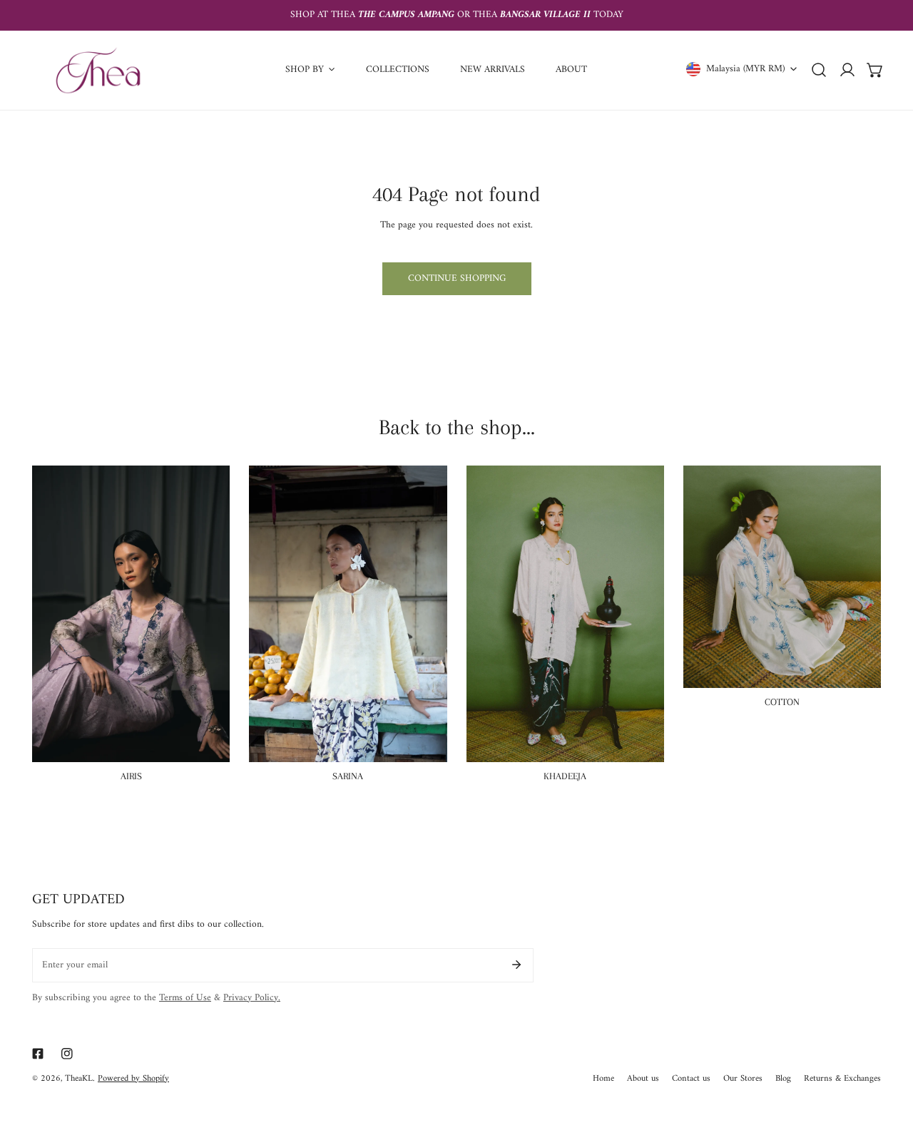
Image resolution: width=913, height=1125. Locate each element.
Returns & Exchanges (842, 1079)
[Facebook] (37, 1053)
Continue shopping (457, 278)
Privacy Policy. (251, 998)
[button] (875, 70)
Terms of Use (185, 998)
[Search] (819, 70)
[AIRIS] (131, 614)
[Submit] (516, 964)
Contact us (691, 1079)
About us (643, 1079)
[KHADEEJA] (565, 614)
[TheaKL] (98, 70)
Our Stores (742, 1079)
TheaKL (79, 1079)
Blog (783, 1079)
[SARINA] (348, 614)
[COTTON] (782, 577)
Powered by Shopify (133, 1079)
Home (603, 1079)
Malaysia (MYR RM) (745, 68)
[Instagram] (67, 1053)
